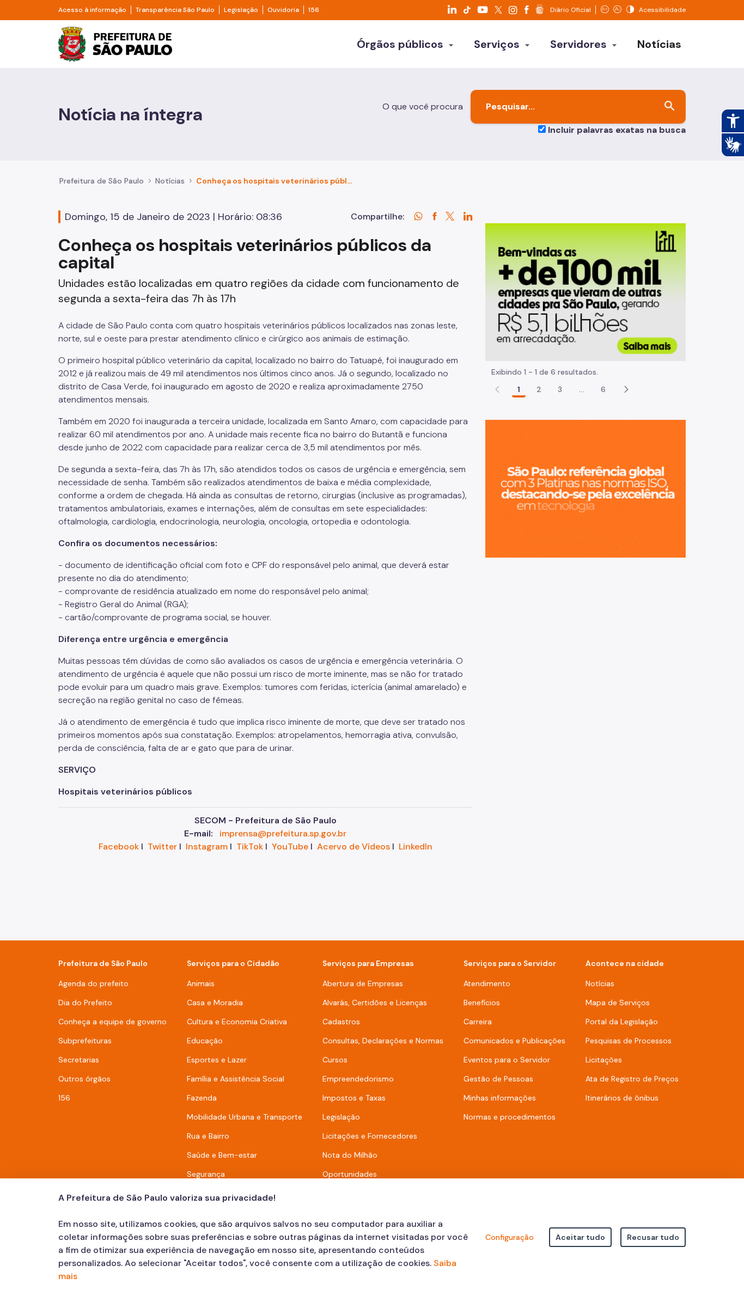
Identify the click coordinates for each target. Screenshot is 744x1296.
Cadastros (341, 1021)
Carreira (478, 1021)
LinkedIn (415, 846)
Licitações (604, 1060)
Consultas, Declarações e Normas (382, 1041)
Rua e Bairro (208, 1136)
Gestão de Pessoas (498, 1079)
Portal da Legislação (622, 1021)
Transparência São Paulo (175, 10)
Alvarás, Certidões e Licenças (374, 1002)
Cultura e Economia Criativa (237, 1021)
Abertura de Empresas (362, 983)
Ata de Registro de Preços (632, 1079)
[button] (626, 389)
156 (313, 10)
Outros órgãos (84, 1079)
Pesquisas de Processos (629, 1041)
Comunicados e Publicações (514, 1041)
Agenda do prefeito (93, 983)
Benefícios (482, 1002)
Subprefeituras (85, 1041)
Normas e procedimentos (510, 1117)
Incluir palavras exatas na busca (617, 130)
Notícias (170, 181)
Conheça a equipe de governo (112, 1021)
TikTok (249, 846)
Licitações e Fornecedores (369, 1136)
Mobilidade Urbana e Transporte (244, 1117)
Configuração (509, 1237)
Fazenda (202, 1098)
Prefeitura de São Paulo (101, 181)
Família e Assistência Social (235, 1079)
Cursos (334, 1060)
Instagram (207, 846)
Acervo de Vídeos (353, 846)
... (581, 389)
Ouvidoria (283, 10)
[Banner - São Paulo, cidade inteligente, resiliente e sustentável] (585, 488)
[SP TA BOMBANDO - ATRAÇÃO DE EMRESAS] (585, 291)
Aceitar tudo (580, 1237)
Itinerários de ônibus (622, 1098)
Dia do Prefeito (85, 1002)
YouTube (290, 846)
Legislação (241, 10)
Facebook (119, 846)
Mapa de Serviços (618, 1002)
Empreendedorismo (358, 1079)
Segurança (206, 1174)
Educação (205, 1041)
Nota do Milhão (349, 1155)
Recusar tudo (653, 1237)
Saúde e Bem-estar (222, 1155)
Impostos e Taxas (354, 1098)
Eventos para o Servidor (507, 1060)
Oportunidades (349, 1174)
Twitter (162, 846)
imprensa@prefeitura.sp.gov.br (282, 833)
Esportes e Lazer (217, 1060)
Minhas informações (500, 1098)
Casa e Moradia (215, 1002)
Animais (201, 983)
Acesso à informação (92, 10)
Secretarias (78, 1060)
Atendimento (487, 983)
